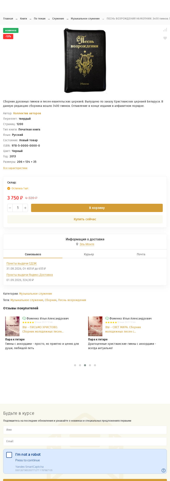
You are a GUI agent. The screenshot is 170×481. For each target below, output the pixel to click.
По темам (39, 18)
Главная (8, 18)
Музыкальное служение (85, 18)
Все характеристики (15, 168)
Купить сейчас (85, 219)
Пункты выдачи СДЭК (21, 263)
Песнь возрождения (72, 300)
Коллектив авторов (27, 113)
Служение (58, 18)
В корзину (97, 208)
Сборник (51, 300)
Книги (23, 18)
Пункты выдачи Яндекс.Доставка (29, 274)
